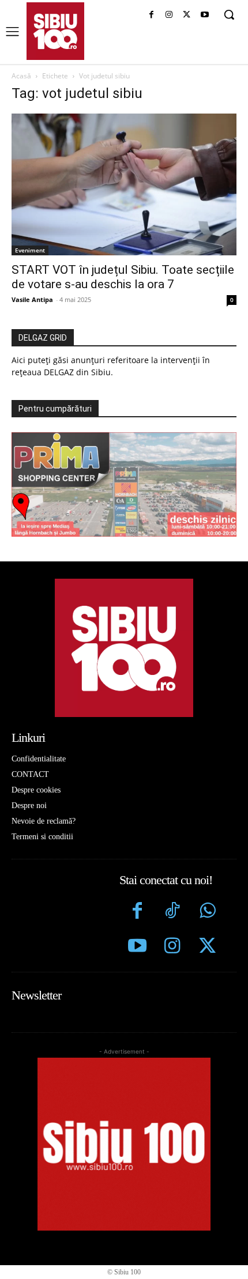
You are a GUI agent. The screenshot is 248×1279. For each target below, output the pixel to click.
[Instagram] (169, 15)
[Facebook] (151, 15)
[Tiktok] (172, 912)
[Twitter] (207, 947)
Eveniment (30, 250)
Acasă (21, 76)
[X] (187, 15)
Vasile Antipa (32, 299)
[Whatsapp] (207, 912)
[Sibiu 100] (55, 31)
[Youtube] (204, 15)
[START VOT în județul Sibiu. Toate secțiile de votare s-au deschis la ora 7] (124, 184)
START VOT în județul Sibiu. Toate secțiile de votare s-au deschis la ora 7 (123, 277)
